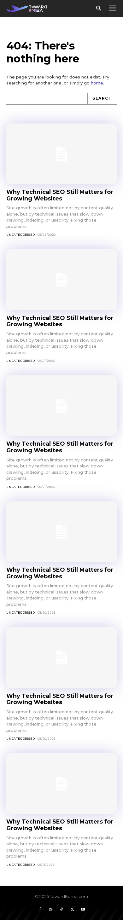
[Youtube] (83, 909)
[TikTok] (61, 909)
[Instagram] (51, 909)
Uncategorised (20, 234)
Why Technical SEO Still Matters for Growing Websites (59, 195)
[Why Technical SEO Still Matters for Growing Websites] (61, 154)
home (97, 82)
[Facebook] (40, 909)
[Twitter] (72, 909)
